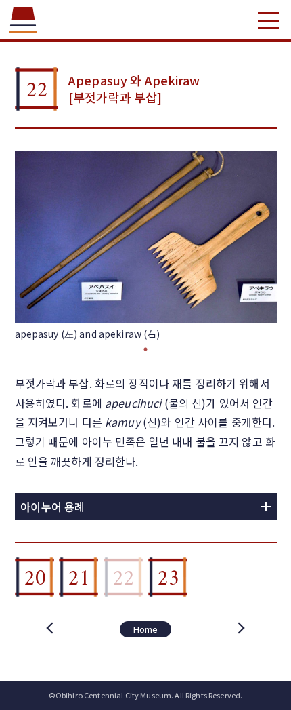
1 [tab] (145, 349)
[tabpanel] (146, 246)
